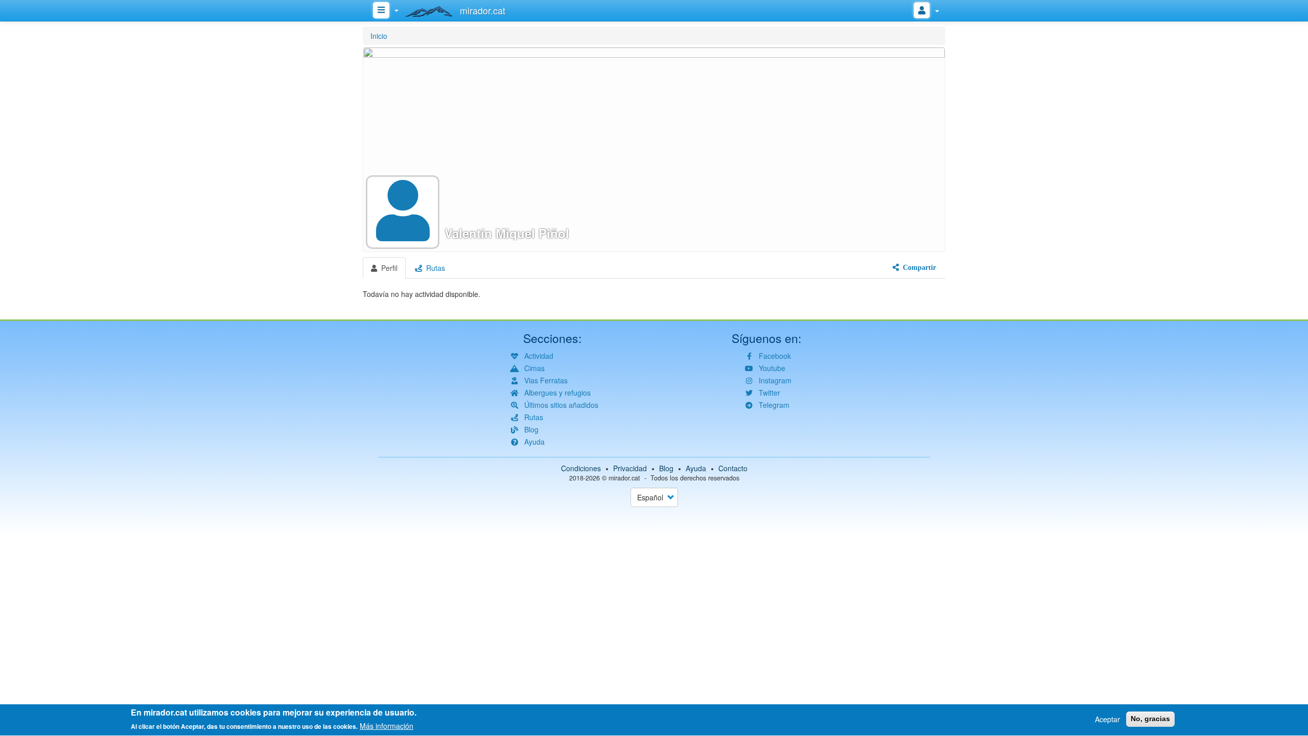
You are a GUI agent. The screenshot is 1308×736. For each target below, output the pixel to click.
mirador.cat (624, 477)
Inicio (378, 36)
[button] (654, 149)
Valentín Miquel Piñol (507, 233)
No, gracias (1150, 719)
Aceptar (1107, 719)
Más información (386, 726)
